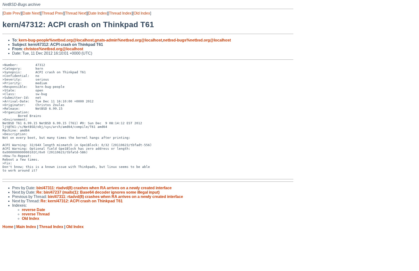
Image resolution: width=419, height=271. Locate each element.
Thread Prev (52, 13)
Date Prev (12, 13)
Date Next (31, 13)
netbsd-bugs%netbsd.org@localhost (197, 40)
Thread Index (120, 13)
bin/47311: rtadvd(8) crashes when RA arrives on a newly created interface (104, 188)
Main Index (26, 227)
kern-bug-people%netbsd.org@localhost (56, 40)
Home (7, 227)
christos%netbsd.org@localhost (53, 49)
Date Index (97, 13)
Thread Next (75, 13)
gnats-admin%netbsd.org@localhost (128, 40)
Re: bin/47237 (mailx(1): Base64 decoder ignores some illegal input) (98, 192)
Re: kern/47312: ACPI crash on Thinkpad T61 (81, 201)
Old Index (142, 13)
